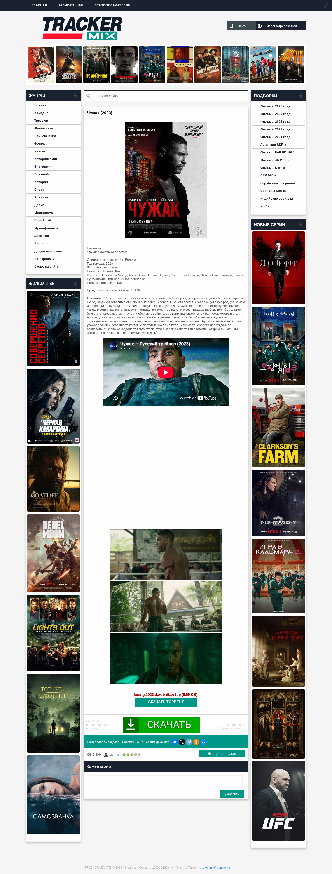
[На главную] (82, 28)
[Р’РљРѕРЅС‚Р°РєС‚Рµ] (174, 742)
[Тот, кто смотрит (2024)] (53, 751)
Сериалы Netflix (273, 191)
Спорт (39, 189)
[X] (182, 742)
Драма (39, 205)
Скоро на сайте (46, 266)
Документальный (48, 251)
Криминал (42, 197)
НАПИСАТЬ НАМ (71, 5)
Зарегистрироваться (282, 26)
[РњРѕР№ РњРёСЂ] (203, 742)
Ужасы (39, 151)
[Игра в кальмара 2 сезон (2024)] (278, 612)
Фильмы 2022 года (275, 129)
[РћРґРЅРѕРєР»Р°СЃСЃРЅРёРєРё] (196, 742)
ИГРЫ (265, 206)
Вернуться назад (222, 754)
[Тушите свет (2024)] (53, 670)
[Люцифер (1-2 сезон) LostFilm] (278, 303)
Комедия (41, 113)
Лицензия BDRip (273, 144)
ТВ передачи (44, 259)
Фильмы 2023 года (275, 121)
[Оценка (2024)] (180, 82)
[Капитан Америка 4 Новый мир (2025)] (41, 82)
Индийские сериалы (276, 198)
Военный (41, 174)
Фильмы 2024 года (275, 114)
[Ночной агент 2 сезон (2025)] (278, 535)
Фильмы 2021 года (275, 137)
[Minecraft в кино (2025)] (263, 82)
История (41, 182)
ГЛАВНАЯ (39, 5)
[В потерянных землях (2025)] (69, 82)
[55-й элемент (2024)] (235, 82)
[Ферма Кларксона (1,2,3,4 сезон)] (278, 466)
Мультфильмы (46, 228)
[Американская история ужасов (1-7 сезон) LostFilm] (278, 685)
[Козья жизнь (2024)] (53, 510)
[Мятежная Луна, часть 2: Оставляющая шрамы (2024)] (53, 591)
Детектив (41, 235)
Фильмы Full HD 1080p (278, 152)
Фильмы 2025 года (275, 106)
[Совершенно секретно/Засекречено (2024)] (53, 365)
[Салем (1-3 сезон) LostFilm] (278, 757)
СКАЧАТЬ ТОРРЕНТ (166, 702)
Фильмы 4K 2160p (274, 160)
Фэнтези (41, 143)
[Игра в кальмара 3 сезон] (152, 82)
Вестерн (40, 243)
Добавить (232, 794)
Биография (43, 166)
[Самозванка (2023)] (53, 833)
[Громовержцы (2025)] (96, 82)
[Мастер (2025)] (291, 82)
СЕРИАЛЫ (268, 175)
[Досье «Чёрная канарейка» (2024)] (53, 442)
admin (114, 754)
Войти (242, 26)
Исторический (45, 159)
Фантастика (43, 128)
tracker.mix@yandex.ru (215, 867)
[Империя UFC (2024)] (278, 839)
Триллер (41, 120)
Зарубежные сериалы (278, 183)
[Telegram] (189, 742)
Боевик (40, 105)
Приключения (45, 136)
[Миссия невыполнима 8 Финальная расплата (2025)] (124, 82)
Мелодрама (43, 212)
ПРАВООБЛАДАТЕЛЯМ (112, 5)
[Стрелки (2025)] (207, 82)
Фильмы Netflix (272, 167)
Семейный (42, 220)
